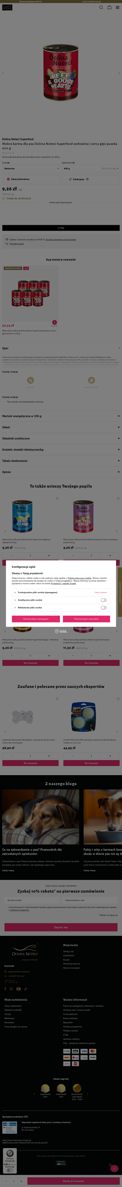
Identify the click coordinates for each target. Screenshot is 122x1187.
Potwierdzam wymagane (36, 619)
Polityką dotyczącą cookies (80, 578)
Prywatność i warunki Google (63, 583)
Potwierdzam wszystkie (86, 619)
